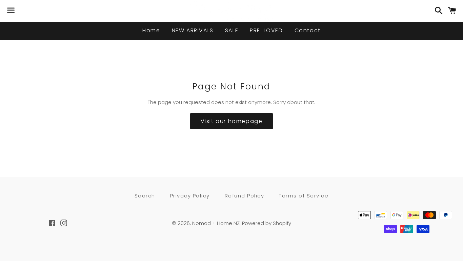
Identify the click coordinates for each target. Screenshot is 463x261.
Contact (308, 30)
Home (151, 30)
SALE (231, 30)
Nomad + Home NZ (216, 223)
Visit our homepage (232, 121)
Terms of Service (303, 195)
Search (145, 195)
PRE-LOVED (266, 30)
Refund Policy (244, 195)
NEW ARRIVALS (193, 30)
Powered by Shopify (266, 223)
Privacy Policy (190, 195)
